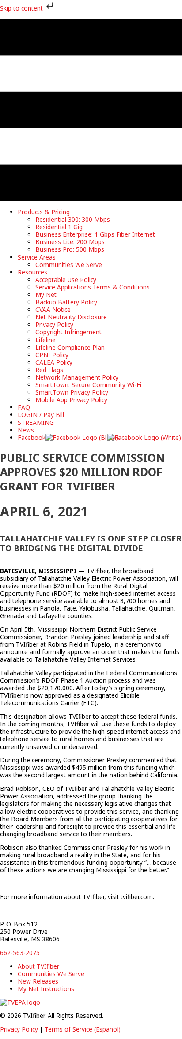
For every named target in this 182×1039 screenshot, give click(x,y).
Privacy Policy (19, 1029)
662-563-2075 (20, 952)
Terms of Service (69, 1029)
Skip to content (22, 8)
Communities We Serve (51, 973)
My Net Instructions (46, 988)
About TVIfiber (38, 966)
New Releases (38, 981)
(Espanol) (107, 1029)
